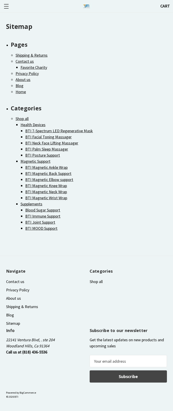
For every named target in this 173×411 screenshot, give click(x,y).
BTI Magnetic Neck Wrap (46, 191)
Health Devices (33, 124)
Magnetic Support (35, 161)
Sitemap (13, 323)
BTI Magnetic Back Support (48, 173)
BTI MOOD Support (41, 228)
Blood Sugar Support (42, 210)
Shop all (22, 118)
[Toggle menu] (6, 6)
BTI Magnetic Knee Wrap (46, 185)
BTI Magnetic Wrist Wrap (46, 197)
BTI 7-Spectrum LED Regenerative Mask (59, 130)
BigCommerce (28, 392)
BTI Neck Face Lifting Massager (51, 143)
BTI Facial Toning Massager (48, 136)
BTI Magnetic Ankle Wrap (46, 167)
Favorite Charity (33, 67)
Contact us (25, 61)
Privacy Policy (27, 73)
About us (23, 79)
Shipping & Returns (32, 55)
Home (21, 91)
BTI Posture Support (42, 155)
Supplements (31, 204)
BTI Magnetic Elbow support (49, 179)
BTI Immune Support (42, 216)
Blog (19, 85)
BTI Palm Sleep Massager (46, 149)
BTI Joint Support (40, 222)
